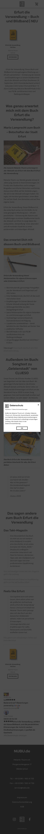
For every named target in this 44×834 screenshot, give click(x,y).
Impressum (8, 409)
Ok (22, 428)
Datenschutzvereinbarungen (19, 409)
